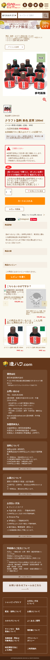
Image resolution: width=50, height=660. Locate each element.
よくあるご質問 (33, 621)
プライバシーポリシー (32, 639)
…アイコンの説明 (13, 47)
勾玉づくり (38, 37)
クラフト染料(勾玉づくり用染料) (18, 39)
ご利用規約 (31, 649)
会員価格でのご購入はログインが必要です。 (24, 132)
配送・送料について (13, 611)
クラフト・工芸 (12, 37)
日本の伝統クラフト (26, 37)
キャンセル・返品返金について (12, 630)
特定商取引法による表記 (11, 648)
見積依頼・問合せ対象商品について (12, 639)
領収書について (33, 630)
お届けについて (33, 611)
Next (44, 303)
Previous (5, 303)
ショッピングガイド (13, 602)
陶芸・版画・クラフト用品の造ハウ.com (19, 36)
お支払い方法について (32, 602)
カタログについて (12, 621)
